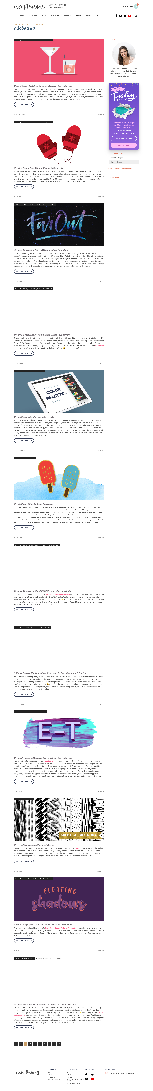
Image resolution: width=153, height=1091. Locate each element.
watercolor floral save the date (58, 594)
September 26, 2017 (21, 281)
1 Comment (101, 114)
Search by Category (116, 158)
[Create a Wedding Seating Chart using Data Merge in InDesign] (59, 978)
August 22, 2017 (20, 704)
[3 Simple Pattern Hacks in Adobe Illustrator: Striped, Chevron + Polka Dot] (59, 648)
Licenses (69, 1077)
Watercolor (49, 288)
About (69, 1072)
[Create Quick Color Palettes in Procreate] (59, 391)
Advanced (18, 204)
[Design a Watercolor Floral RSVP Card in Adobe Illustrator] (59, 565)
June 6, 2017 (19, 1038)
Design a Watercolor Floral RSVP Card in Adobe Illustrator (43, 591)
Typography (43, 712)
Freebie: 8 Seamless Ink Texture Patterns (34, 845)
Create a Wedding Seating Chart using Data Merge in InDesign (45, 1004)
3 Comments (101, 196)
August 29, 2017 (20, 619)
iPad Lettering (31, 371)
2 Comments (101, 281)
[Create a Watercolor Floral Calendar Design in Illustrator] (59, 309)
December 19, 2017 (20, 196)
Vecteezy (78, 848)
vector (49, 40)
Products (51, 1077)
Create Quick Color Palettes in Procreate (34, 417)
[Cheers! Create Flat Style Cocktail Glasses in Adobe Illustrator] (59, 60)
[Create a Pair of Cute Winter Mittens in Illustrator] (59, 142)
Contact (70, 1074)
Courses (51, 1074)
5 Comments (101, 363)
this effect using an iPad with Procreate (60, 928)
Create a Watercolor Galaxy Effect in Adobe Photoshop (41, 250)
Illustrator (35, 40)
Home (16, 24)
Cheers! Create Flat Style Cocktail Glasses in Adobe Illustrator (44, 86)
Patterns (34, 627)
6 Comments (101, 450)
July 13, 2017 (19, 871)
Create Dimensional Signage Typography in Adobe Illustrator (44, 758)
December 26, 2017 (20, 114)
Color (24, 371)
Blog (49, 1072)
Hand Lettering (27, 204)
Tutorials (43, 40)
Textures (45, 204)
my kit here (99, 346)
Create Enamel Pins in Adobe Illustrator (33, 504)
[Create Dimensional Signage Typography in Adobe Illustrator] (59, 732)
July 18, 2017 (19, 791)
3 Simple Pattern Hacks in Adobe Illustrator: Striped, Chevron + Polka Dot (50, 673)
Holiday (17, 40)
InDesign (24, 958)
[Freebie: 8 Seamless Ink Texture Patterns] (59, 819)
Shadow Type (50, 761)
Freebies (24, 288)
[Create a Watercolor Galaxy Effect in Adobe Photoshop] (59, 224)
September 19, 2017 (21, 363)
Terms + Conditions (73, 1083)
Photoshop (37, 204)
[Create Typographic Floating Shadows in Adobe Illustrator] (59, 899)
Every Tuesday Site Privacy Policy (76, 1080)
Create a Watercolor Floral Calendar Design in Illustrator (42, 334)
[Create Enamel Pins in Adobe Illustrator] (59, 478)
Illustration (25, 40)
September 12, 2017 (21, 450)
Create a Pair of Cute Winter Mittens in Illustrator (39, 168)
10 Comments (100, 871)
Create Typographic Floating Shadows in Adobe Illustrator (43, 924)
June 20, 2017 (19, 950)
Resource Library (54, 1079)
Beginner (18, 288)
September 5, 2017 (20, 537)
